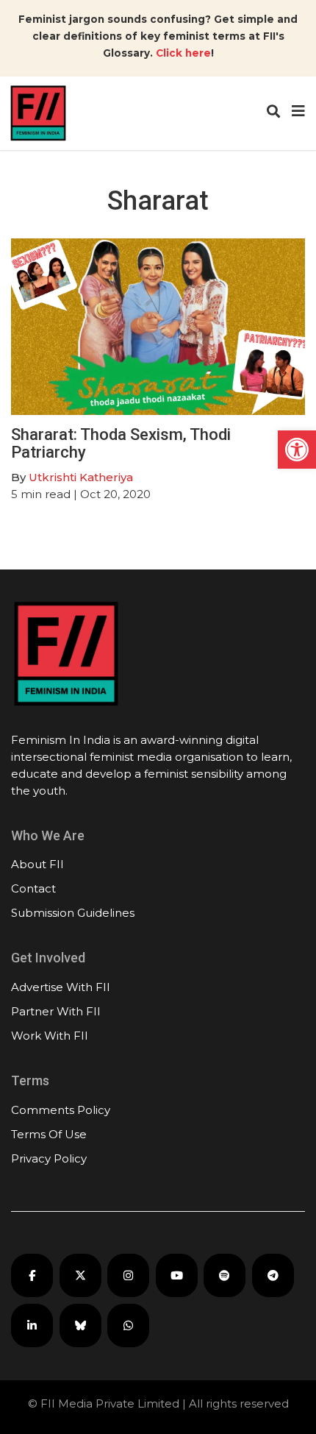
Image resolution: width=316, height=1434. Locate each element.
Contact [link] (33, 888)
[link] (297, 449)
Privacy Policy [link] (49, 1158)
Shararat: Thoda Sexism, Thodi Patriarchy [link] (121, 443)
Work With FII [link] (49, 1036)
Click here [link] (183, 53)
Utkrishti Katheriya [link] (81, 477)
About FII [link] (37, 864)
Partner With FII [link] (56, 1011)
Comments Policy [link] (60, 1110)
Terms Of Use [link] (49, 1134)
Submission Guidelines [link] (72, 913)
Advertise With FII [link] (60, 987)
